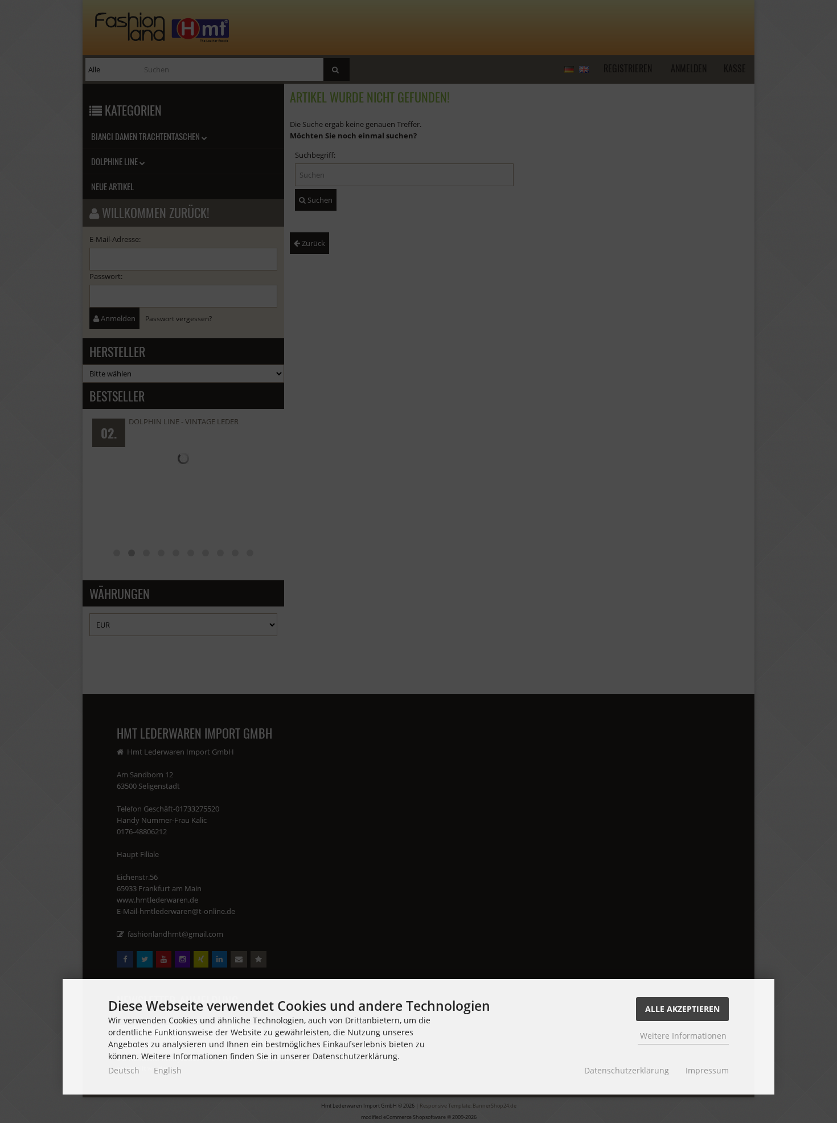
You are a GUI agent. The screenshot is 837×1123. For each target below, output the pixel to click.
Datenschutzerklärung (626, 1070)
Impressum (707, 1070)
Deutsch (124, 1070)
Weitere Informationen (683, 1035)
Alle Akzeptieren (682, 1008)
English (168, 1070)
